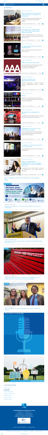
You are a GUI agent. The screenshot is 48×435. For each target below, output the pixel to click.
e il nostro (14, 313)
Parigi (24, 95)
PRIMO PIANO (7, 183)
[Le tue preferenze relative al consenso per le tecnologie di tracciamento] (2, 434)
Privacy (32, 431)
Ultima (6, 179)
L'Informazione (10, 385)
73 (27, 178)
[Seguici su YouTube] (39, 1)
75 (31, 178)
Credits (25, 431)
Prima (5, 178)
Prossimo (36, 178)
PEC (4, 2)
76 (32, 178)
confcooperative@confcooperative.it (24, 414)
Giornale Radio (8, 399)
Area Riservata (41, 2)
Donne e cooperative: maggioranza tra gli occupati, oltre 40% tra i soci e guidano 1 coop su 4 (32, 163)
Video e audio (7, 397)
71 (23, 178)
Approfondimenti (8, 391)
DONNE (6, 248)
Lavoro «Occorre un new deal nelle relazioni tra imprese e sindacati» (31, 15)
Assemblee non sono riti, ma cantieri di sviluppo (31, 129)
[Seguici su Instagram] (41, 1)
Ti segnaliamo (7, 395)
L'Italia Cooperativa (9, 393)
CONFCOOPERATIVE (27, 10)
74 (29, 178)
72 (25, 178)
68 (17, 178)
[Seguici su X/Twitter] (36, 1)
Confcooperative (10, 4)
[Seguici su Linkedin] (43, 1)
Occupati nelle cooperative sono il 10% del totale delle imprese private (31, 31)
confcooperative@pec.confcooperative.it (24, 416)
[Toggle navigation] (43, 4)
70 (21, 178)
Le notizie (6, 390)
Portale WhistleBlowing (14, 431)
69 (19, 178)
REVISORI (28, 2)
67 (16, 178)
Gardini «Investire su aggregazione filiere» (29, 79)
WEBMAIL (15, 2)
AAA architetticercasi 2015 (30, 62)
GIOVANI (6, 283)
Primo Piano (7, 388)
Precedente (11, 178)
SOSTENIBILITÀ (7, 212)
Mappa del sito (25, 433)
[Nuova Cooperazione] (24, 368)
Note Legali (39, 431)
